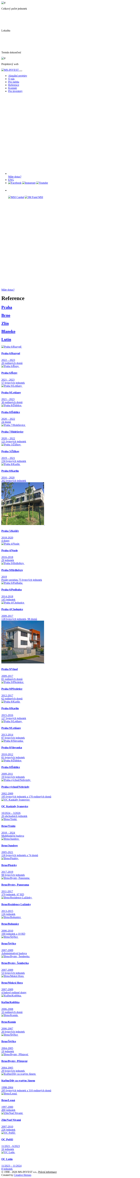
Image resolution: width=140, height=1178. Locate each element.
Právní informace (47, 1171)
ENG (11, 179)
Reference (13, 84)
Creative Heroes (22, 1175)
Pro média (13, 81)
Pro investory (15, 91)
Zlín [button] (5, 323)
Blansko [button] (8, 331)
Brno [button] (5, 315)
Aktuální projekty (17, 75)
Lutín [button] (6, 339)
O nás (11, 78)
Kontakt (12, 88)
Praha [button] (6, 307)
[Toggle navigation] (20, 70)
